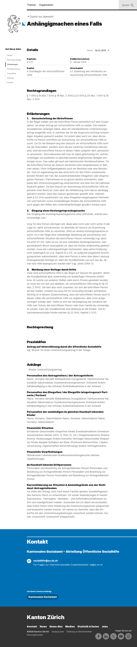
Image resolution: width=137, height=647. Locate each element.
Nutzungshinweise (35, 635)
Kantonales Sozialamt (42, 596)
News (43, 626)
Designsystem (58, 631)
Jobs (105, 626)
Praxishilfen (11, 73)
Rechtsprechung (13, 69)
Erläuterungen (12, 64)
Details (9, 55)
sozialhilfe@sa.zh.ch (45, 560)
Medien (70, 626)
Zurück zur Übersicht (41, 16)
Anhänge (10, 78)
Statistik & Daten (88, 626)
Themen (31, 4)
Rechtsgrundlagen (14, 60)
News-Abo (56, 626)
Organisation (46, 4)
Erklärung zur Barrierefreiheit (79, 631)
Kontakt (10, 83)
